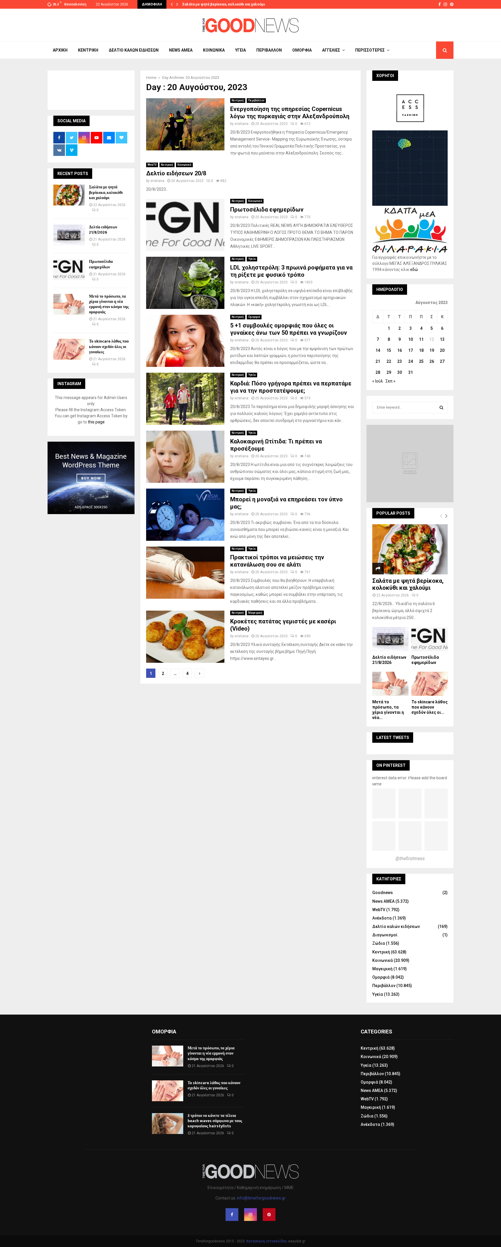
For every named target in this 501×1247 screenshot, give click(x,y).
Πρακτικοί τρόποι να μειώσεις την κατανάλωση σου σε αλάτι (277, 561)
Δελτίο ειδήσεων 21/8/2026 (103, 230)
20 (442, 350)
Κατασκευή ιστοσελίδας (266, 1241)
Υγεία (240, 50)
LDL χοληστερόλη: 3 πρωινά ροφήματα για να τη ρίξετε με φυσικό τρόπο (291, 271)
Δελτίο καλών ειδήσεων (134, 50)
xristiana (241, 124)
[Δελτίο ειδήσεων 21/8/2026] (69, 235)
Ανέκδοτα (382, 918)
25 (421, 361)
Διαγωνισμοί (384, 935)
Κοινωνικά (214, 50)
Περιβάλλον (269, 50)
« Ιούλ (377, 381)
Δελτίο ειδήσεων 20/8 (176, 173)
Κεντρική (88, 50)
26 (431, 361)
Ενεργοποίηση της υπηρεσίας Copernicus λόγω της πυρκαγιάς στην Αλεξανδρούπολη (289, 112)
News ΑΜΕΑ (181, 50)
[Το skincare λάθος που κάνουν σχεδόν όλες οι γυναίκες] (69, 349)
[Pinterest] (269, 1214)
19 (431, 350)
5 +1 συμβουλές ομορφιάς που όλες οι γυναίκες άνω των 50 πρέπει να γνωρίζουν (288, 329)
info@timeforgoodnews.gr (261, 1198)
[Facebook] (232, 1214)
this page (96, 422)
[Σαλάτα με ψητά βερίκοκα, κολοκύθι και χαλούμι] (69, 195)
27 (442, 361)
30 (399, 372)
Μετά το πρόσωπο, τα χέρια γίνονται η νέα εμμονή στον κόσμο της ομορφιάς (109, 304)
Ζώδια (378, 943)
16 (399, 350)
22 (388, 361)
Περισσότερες (370, 50)
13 (442, 339)
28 (377, 372)
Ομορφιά (302, 50)
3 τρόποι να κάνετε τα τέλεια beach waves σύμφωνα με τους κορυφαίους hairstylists (215, 1120)
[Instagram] (250, 1214)
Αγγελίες (331, 50)
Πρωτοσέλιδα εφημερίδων (267, 209)
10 (410, 339)
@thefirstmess (410, 858)
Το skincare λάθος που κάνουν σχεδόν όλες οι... (429, 707)
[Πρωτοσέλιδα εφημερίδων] (69, 269)
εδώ (414, 269)
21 (377, 361)
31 (410, 372)
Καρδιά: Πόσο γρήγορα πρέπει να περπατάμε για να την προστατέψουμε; (290, 387)
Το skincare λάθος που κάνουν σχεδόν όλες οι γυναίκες (109, 346)
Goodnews (382, 892)
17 (410, 350)
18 (421, 350)
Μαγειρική (255, 612)
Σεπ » (390, 381)
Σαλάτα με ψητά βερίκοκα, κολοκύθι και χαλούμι (223, 4)
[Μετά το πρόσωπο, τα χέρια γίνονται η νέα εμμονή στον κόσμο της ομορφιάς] (69, 304)
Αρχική (60, 50)
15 (388, 350)
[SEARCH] (441, 407)
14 (377, 350)
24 (410, 361)
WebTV (152, 164)
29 (388, 372)
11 (421, 339)
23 (399, 361)
